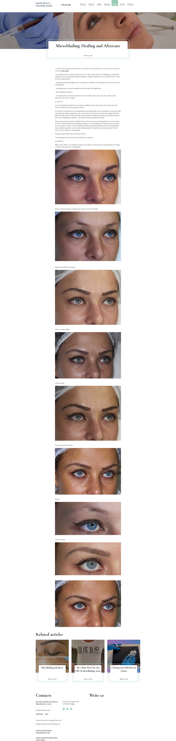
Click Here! (65, 71)
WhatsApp (39, 714)
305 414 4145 (66, 5)
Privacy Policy (40, 740)
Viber (46, 714)
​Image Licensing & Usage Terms (47, 738)
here (72, 704)
